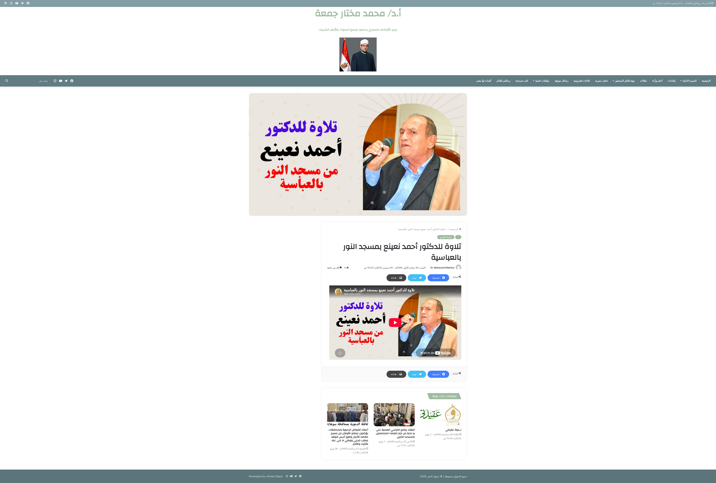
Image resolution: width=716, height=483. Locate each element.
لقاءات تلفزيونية (582, 80)
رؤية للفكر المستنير (625, 80)
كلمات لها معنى (483, 80)
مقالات (643, 80)
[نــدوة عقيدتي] (440, 414)
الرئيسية (706, 80)
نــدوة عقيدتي (453, 429)
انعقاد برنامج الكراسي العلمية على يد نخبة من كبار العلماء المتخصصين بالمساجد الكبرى (395, 433)
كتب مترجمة (522, 80)
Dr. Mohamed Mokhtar (443, 267)
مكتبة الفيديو (446, 237)
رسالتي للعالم (503, 80)
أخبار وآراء (657, 80)
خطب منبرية (601, 80)
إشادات (671, 80)
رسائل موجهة (561, 80)
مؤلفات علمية (542, 80)
